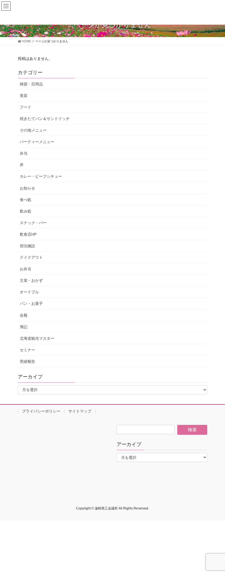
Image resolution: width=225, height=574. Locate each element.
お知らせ (27, 188)
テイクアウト (31, 257)
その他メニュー (33, 130)
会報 (23, 315)
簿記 (23, 327)
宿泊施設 (27, 246)
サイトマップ (79, 411)
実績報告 (27, 361)
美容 (23, 95)
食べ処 (25, 199)
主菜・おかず (31, 280)
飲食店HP (28, 234)
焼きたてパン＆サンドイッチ (45, 118)
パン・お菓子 (31, 303)
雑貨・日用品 (31, 84)
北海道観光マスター (37, 338)
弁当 (23, 153)
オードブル (29, 292)
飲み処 (25, 211)
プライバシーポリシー (41, 411)
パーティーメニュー (37, 142)
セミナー (27, 350)
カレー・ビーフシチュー (41, 176)
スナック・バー (33, 223)
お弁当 (25, 269)
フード (25, 107)
